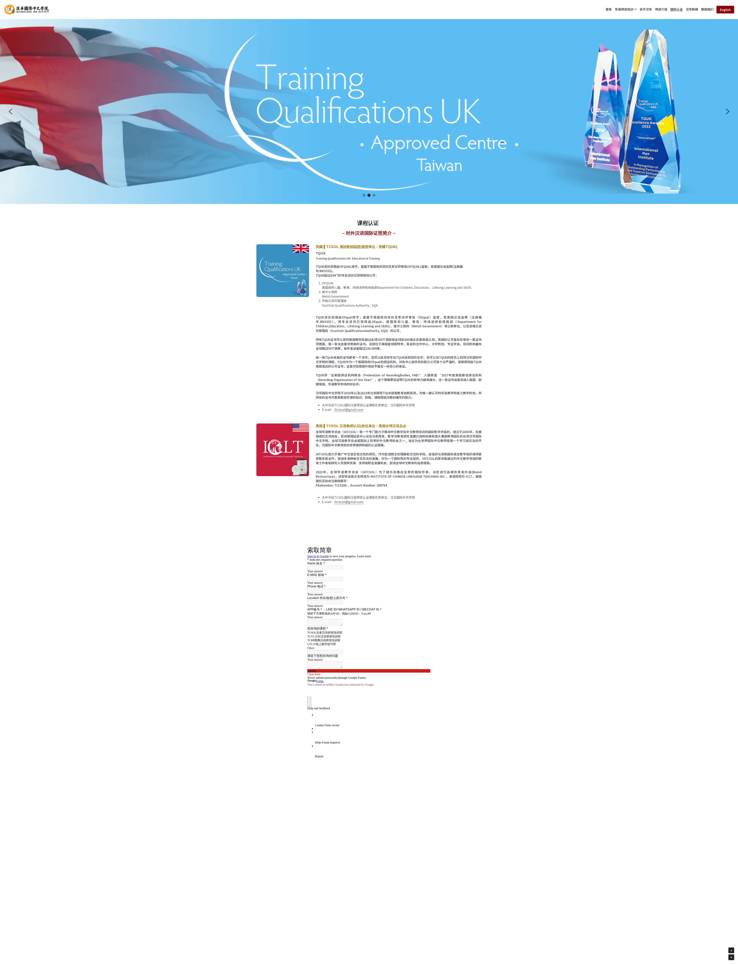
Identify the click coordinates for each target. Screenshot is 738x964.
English (725, 9)
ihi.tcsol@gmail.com (349, 409)
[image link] (27, 9)
